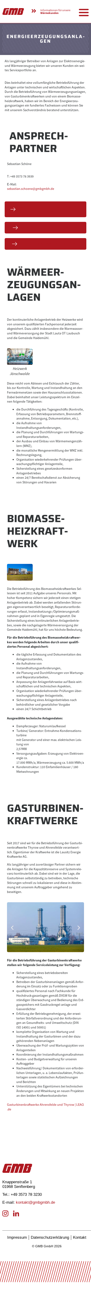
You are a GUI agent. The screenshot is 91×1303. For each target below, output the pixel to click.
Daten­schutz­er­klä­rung (50, 1237)
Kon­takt (79, 1237)
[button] (12, 928)
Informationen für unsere (55, 11)
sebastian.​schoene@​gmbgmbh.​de (30, 189)
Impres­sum (17, 1237)
